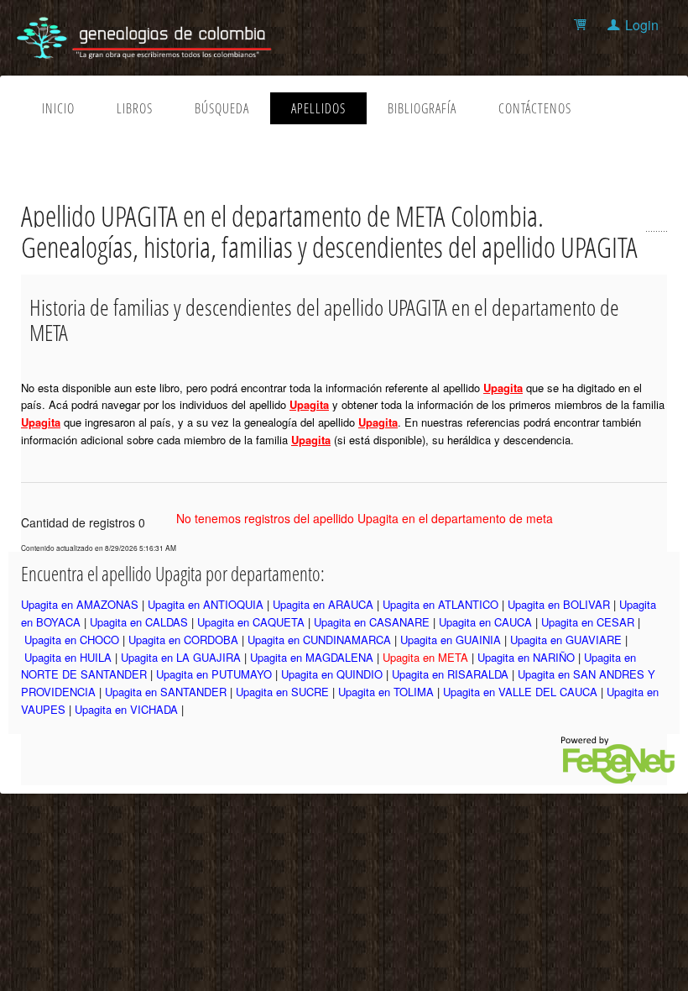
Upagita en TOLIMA (386, 692)
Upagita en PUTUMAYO (214, 674)
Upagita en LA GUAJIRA (181, 657)
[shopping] (583, 24)
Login (642, 24)
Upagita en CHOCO (71, 640)
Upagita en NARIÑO (526, 657)
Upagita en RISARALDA (450, 674)
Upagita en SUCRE (282, 692)
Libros (135, 108)
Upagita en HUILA (68, 657)
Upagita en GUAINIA (450, 640)
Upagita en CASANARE (372, 622)
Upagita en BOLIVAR (559, 604)
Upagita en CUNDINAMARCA (319, 640)
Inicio (58, 108)
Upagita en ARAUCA (323, 604)
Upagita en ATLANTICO (440, 604)
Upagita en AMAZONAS (79, 604)
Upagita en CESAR (587, 622)
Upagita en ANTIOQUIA (205, 604)
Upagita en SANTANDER (166, 692)
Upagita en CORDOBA (183, 640)
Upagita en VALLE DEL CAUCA (520, 692)
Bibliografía (422, 108)
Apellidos (318, 108)
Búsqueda (222, 108)
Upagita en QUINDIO (332, 674)
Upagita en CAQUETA (251, 622)
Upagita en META (425, 657)
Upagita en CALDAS (139, 622)
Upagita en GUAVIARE (566, 640)
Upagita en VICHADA (126, 709)
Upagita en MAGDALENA (311, 657)
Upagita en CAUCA (485, 622)
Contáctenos (534, 108)
